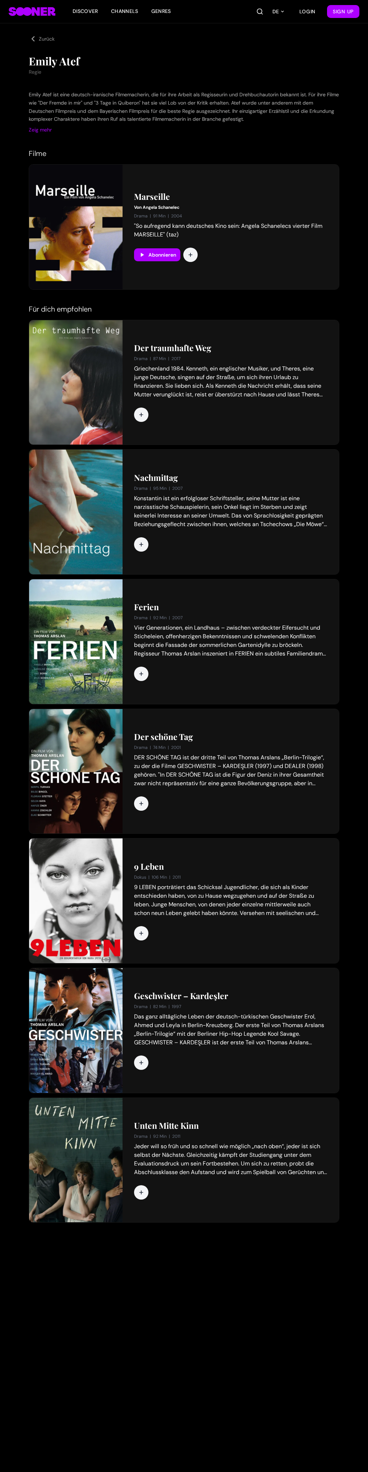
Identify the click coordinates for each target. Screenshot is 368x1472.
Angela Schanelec (161, 207)
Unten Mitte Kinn (166, 1126)
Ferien (146, 607)
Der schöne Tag (163, 737)
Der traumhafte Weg (172, 348)
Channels (124, 11)
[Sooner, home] (32, 11)
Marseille (152, 197)
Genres (161, 11)
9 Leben (149, 866)
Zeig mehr (40, 129)
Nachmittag (156, 478)
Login (307, 11)
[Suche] (259, 11)
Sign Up (343, 11)
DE (275, 11)
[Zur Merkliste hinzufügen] (190, 255)
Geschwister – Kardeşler (181, 996)
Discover (85, 11)
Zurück (47, 39)
